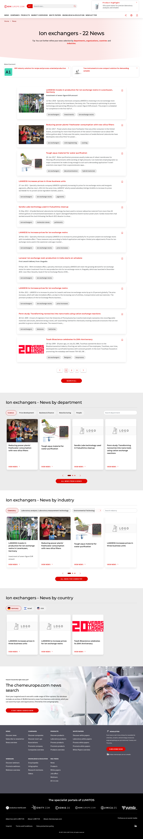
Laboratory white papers (82, 739)
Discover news (11, 735)
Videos (30, 773)
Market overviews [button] (39, 15)
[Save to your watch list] (122, 90)
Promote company (35, 746)
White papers (55, 770)
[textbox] (120, 412)
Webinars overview (13, 770)
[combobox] (120, 413)
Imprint (9, 826)
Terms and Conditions (24, 826)
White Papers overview (81, 750)
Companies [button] (15, 15)
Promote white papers (81, 746)
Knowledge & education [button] (73, 15)
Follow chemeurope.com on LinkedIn (120, 754)
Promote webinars (13, 766)
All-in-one (54, 781)
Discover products (57, 735)
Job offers (54, 773)
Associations (33, 742)
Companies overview (36, 750)
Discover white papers (81, 735)
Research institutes (35, 770)
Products (53, 766)
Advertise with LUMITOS (15, 819)
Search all (71, 381)
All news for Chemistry (71, 579)
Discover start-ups (35, 739)
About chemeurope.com (53, 819)
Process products (57, 742)
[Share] (125, 15)
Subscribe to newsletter (15, 739)
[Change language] (131, 15)
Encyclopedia (33, 763)
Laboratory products (58, 739)
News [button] (6, 15)
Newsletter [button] (91, 15)
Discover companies (35, 735)
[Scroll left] (97, 510)
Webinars (54, 777)
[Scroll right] (100, 510)
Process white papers (81, 742)
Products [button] (25, 15)
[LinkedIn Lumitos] (135, 826)
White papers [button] (55, 15)
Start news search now (22, 710)
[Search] (74, 6)
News (52, 763)
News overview (11, 742)
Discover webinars (13, 763)
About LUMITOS (34, 819)
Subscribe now (116, 749)
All (29, 6)
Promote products (57, 746)
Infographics (33, 766)
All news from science (71, 481)
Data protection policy (45, 826)
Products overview (57, 750)
